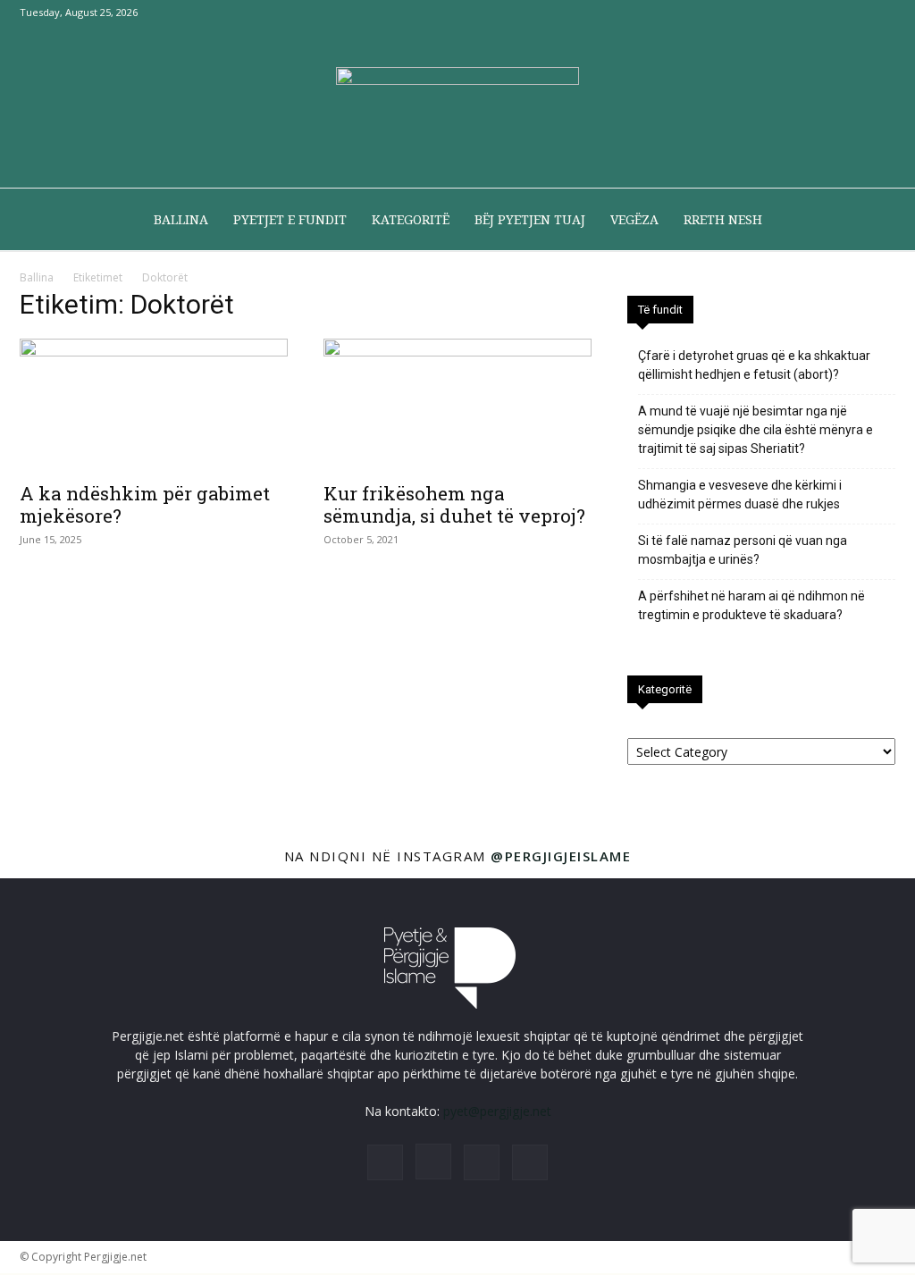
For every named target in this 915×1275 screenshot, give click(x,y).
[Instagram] (823, 12)
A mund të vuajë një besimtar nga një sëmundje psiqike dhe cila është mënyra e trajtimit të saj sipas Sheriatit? (755, 430)
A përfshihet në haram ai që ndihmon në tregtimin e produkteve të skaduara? (751, 605)
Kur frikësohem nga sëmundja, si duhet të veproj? (454, 504)
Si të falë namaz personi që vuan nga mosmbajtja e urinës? (742, 549)
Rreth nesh (723, 220)
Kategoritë (410, 220)
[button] (873, 221)
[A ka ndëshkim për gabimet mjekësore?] (154, 405)
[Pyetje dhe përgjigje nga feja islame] (457, 107)
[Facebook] (793, 12)
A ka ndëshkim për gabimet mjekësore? (145, 504)
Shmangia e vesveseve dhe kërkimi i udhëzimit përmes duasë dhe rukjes (740, 494)
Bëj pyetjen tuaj (529, 220)
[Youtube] (882, 12)
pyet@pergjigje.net (497, 1111)
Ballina (181, 220)
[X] (852, 12)
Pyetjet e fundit (290, 220)
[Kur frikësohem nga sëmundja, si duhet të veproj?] (457, 405)
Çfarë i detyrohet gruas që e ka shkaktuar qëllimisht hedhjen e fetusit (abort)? (754, 365)
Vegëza (634, 220)
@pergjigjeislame (561, 856)
